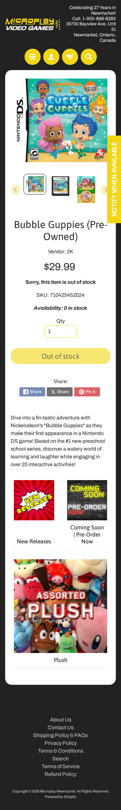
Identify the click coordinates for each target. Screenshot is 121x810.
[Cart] (70, 57)
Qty (60, 321)
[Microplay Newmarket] (33, 24)
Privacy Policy (61, 743)
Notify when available (114, 179)
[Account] (51, 57)
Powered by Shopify (60, 797)
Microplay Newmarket (57, 791)
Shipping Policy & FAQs (60, 735)
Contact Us (61, 727)
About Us (60, 719)
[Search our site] (89, 57)
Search (60, 758)
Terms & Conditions (60, 751)
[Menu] (33, 57)
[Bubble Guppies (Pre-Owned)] (35, 184)
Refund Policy (60, 774)
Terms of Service (61, 766)
